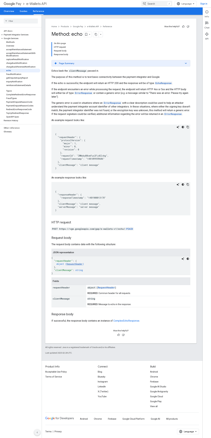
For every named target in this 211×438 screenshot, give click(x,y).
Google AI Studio (158, 386)
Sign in (203, 3)
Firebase (154, 381)
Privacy (58, 431)
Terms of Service (53, 376)
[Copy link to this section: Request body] (74, 238)
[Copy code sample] (187, 127)
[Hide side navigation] (37, 432)
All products (172, 419)
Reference (38, 11)
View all (154, 406)
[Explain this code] (177, 127)
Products (65, 26)
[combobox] (156, 3)
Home (54, 26)
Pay (18, 4)
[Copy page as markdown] (96, 34)
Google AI (155, 419)
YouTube (102, 396)
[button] (20, 35)
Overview (9, 11)
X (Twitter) (103, 391)
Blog (100, 372)
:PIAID (129, 228)
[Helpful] (183, 26)
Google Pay (78, 26)
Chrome (154, 376)
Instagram (103, 381)
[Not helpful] (188, 26)
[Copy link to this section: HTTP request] (74, 222)
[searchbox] (21, 21)
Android (154, 372)
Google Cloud (156, 396)
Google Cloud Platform (133, 419)
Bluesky (101, 376)
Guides (23, 11)
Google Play (156, 401)
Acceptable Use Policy (56, 372)
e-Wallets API (36, 4)
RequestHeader (75, 263)
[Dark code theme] (182, 127)
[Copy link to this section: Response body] (76, 314)
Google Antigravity (159, 391)
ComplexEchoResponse (126, 320)
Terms (48, 431)
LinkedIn (102, 386)
